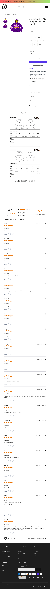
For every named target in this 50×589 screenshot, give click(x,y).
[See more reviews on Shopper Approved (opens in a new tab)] (13, 234)
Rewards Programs (5, 567)
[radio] (25, 209)
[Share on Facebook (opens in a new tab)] (8, 234)
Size (30, 35)
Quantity (31, 51)
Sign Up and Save (18, 1)
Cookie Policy (41, 586)
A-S (40, 40)
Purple (31, 31)
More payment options (38, 65)
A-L (30, 44)
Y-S (35, 37)
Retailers (19, 558)
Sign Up (38, 569)
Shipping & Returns (21, 553)
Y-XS (31, 37)
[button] (5, 20)
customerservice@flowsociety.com (9, 556)
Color (30, 29)
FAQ (30, 100)
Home (4, 14)
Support (46, 586)
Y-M (39, 37)
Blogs (35, 555)
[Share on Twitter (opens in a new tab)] (11, 234)
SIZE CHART (32, 96)
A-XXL (40, 44)
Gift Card (3, 565)
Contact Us (20, 549)
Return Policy (20, 555)
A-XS (35, 40)
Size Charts (36, 551)
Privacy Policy (35, 586)
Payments (20, 551)
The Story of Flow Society (39, 549)
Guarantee (20, 556)
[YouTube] (38, 577)
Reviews (35, 553)
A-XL (35, 44)
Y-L (43, 37)
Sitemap (3, 568)
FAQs (3, 570)
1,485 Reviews (10, 215)
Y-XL (31, 40)
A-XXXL (31, 47)
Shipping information (35, 92)
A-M (44, 40)
